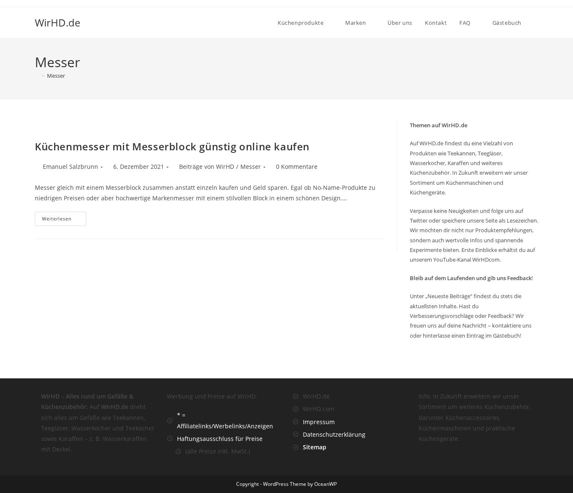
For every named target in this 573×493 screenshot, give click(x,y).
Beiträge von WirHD (206, 166)
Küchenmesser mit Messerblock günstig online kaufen (172, 146)
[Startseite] (37, 75)
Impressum (319, 422)
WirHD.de (57, 22)
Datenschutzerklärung (334, 434)
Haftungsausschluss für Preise (220, 439)
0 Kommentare (297, 166)
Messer (56, 75)
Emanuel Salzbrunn (70, 166)
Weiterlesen (64, 220)
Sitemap (314, 447)
